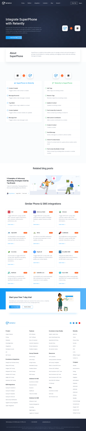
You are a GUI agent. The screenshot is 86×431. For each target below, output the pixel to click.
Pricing (22, 3)
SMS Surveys (32, 374)
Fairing (74, 371)
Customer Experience (33, 343)
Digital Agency (32, 410)
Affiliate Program (76, 355)
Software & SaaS (33, 401)
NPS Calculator (52, 356)
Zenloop (75, 395)
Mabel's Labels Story (53, 334)
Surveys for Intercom (10, 396)
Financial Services (33, 384)
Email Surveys (32, 356)
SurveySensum (76, 404)
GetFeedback (76, 380)
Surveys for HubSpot (10, 390)
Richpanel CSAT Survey (11, 371)
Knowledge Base (9, 343)
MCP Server (8, 355)
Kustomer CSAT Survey (11, 380)
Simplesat (75, 383)
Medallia (75, 398)
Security (74, 343)
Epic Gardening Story (53, 346)
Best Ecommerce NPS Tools (55, 377)
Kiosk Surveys (32, 371)
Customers (45, 3)
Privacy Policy (76, 340)
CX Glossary (51, 383)
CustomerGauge (76, 401)
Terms (74, 337)
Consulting (31, 407)
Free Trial (74, 3)
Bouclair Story (52, 343)
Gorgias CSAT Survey (10, 368)
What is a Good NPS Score (55, 365)
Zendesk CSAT (76, 410)
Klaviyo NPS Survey (10, 365)
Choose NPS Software (54, 368)
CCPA (74, 352)
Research (58, 3)
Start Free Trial (13, 37)
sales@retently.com (46, 422)
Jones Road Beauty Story (54, 337)
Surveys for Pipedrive (10, 393)
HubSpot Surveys (76, 413)
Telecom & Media (33, 393)
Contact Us (75, 358)
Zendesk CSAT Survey (10, 374)
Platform (29, 3)
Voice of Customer (33, 340)
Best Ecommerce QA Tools (55, 374)
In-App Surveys (32, 362)
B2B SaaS (51, 393)
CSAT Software (32, 337)
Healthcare (31, 390)
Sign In (80, 3)
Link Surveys (32, 359)
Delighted (75, 377)
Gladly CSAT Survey (10, 377)
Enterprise (8, 340)
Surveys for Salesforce (10, 387)
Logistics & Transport (34, 413)
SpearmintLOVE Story (53, 340)
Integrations (37, 3)
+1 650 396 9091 (34, 422)
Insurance (31, 387)
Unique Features (9, 334)
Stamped (75, 374)
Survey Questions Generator (55, 359)
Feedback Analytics (33, 349)
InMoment (75, 392)
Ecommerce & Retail (33, 381)
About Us (75, 334)
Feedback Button (33, 368)
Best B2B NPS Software (54, 380)
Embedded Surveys (33, 365)
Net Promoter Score (53, 396)
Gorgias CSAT (76, 407)
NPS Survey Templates (54, 362)
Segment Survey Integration (12, 402)
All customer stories (53, 349)
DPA (74, 349)
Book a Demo (27, 306)
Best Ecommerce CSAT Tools (55, 371)
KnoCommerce (76, 368)
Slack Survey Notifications (11, 399)
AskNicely (75, 389)
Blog (52, 3)
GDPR (74, 346)
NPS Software (32, 334)
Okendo (74, 365)
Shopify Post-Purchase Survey (12, 362)
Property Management (34, 404)
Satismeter (75, 386)
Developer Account (10, 349)
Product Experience (33, 346)
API (6, 352)
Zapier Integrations (10, 405)
